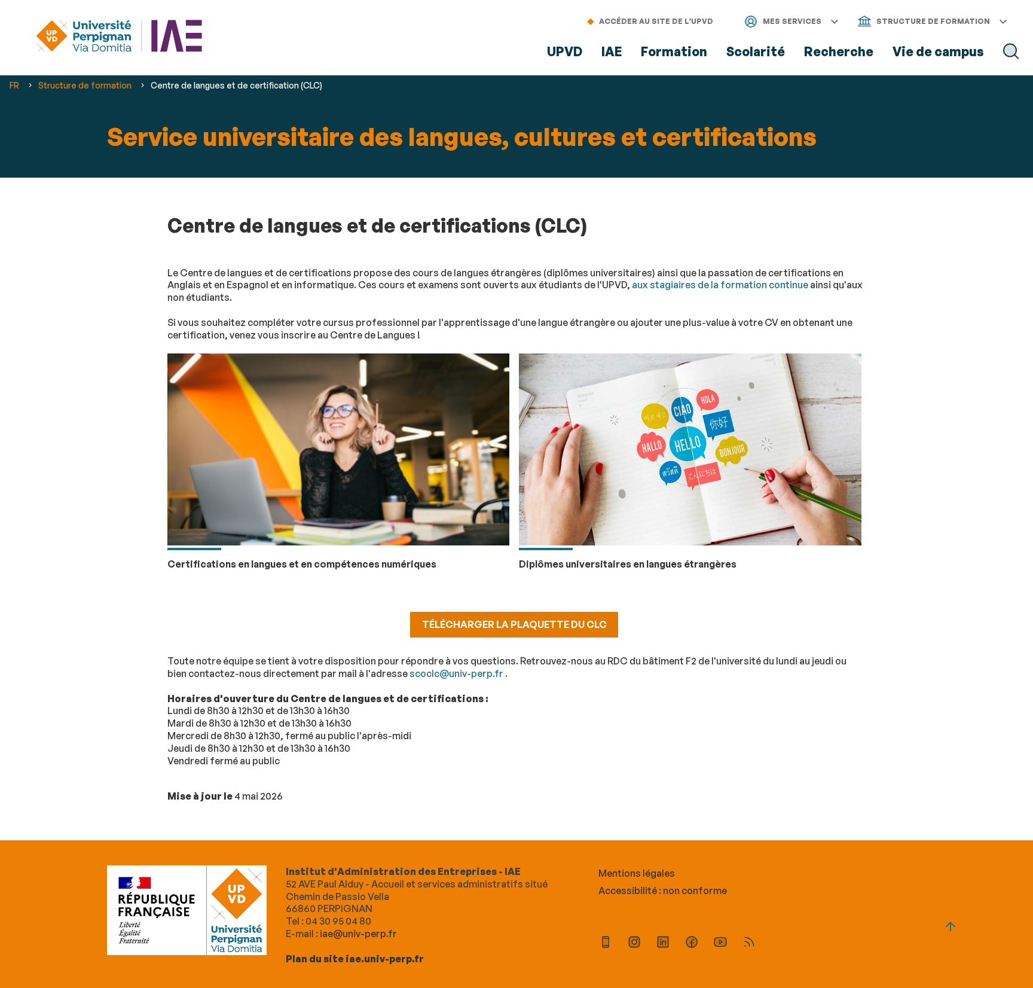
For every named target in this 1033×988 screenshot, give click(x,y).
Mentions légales (636, 873)
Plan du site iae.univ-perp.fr (355, 959)
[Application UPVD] (605, 943)
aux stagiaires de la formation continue (720, 285)
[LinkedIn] (663, 943)
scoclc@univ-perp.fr (456, 673)
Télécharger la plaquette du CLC (514, 624)
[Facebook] (691, 943)
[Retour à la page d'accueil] (119, 37)
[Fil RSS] (749, 943)
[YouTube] (720, 943)
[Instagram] (634, 943)
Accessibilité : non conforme (662, 890)
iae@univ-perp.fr (358, 934)
